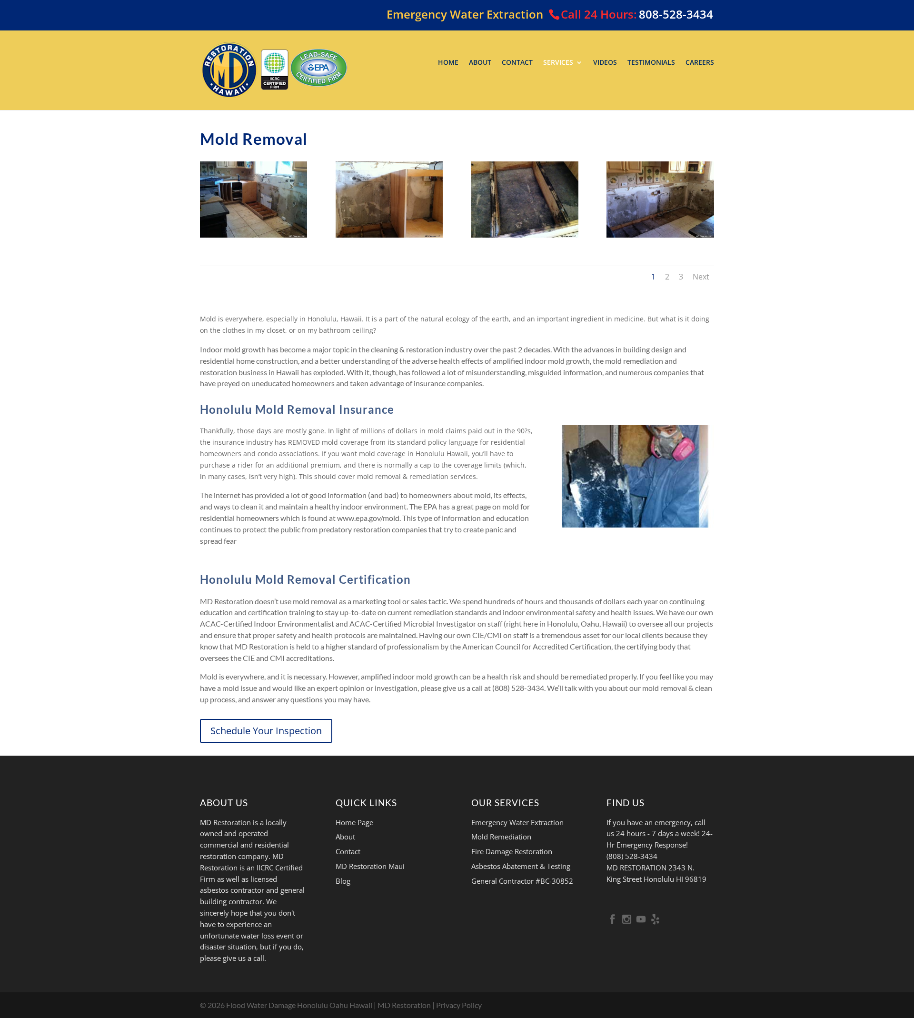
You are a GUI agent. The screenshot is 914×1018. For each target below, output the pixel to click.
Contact (517, 63)
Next (701, 276)
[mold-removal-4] (660, 235)
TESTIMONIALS (651, 63)
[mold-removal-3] (524, 235)
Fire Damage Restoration (511, 851)
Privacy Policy (459, 1004)
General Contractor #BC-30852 (522, 881)
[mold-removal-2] (389, 235)
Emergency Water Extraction (517, 822)
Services (558, 63)
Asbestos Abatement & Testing (520, 866)
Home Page (354, 822)
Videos (605, 63)
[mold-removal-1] (253, 235)
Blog (343, 881)
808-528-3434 (676, 14)
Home (448, 63)
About (480, 63)
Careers (700, 63)
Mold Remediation (501, 836)
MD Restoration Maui (370, 866)
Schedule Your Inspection (266, 730)
